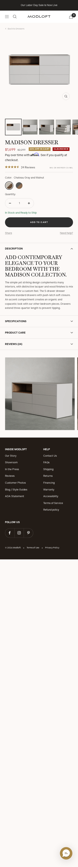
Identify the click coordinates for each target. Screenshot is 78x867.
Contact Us (50, 455)
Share (8, 233)
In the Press (12, 469)
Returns (48, 475)
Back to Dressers (16, 29)
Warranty (48, 489)
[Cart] (71, 17)
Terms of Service (53, 503)
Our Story (10, 455)
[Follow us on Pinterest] (28, 533)
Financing (49, 482)
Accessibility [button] (50, 496)
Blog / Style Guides (16, 489)
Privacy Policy (52, 548)
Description (14, 248)
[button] (66, 853)
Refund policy (51, 509)
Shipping (48, 469)
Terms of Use (33, 548)
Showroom (11, 462)
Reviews (10, 475)
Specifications (15, 321)
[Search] (15, 16)
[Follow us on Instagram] (19, 533)
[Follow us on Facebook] (9, 533)
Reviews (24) (13, 344)
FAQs (46, 462)
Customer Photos (15, 482)
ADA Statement (14, 496)
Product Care (15, 332)
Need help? (66, 233)
